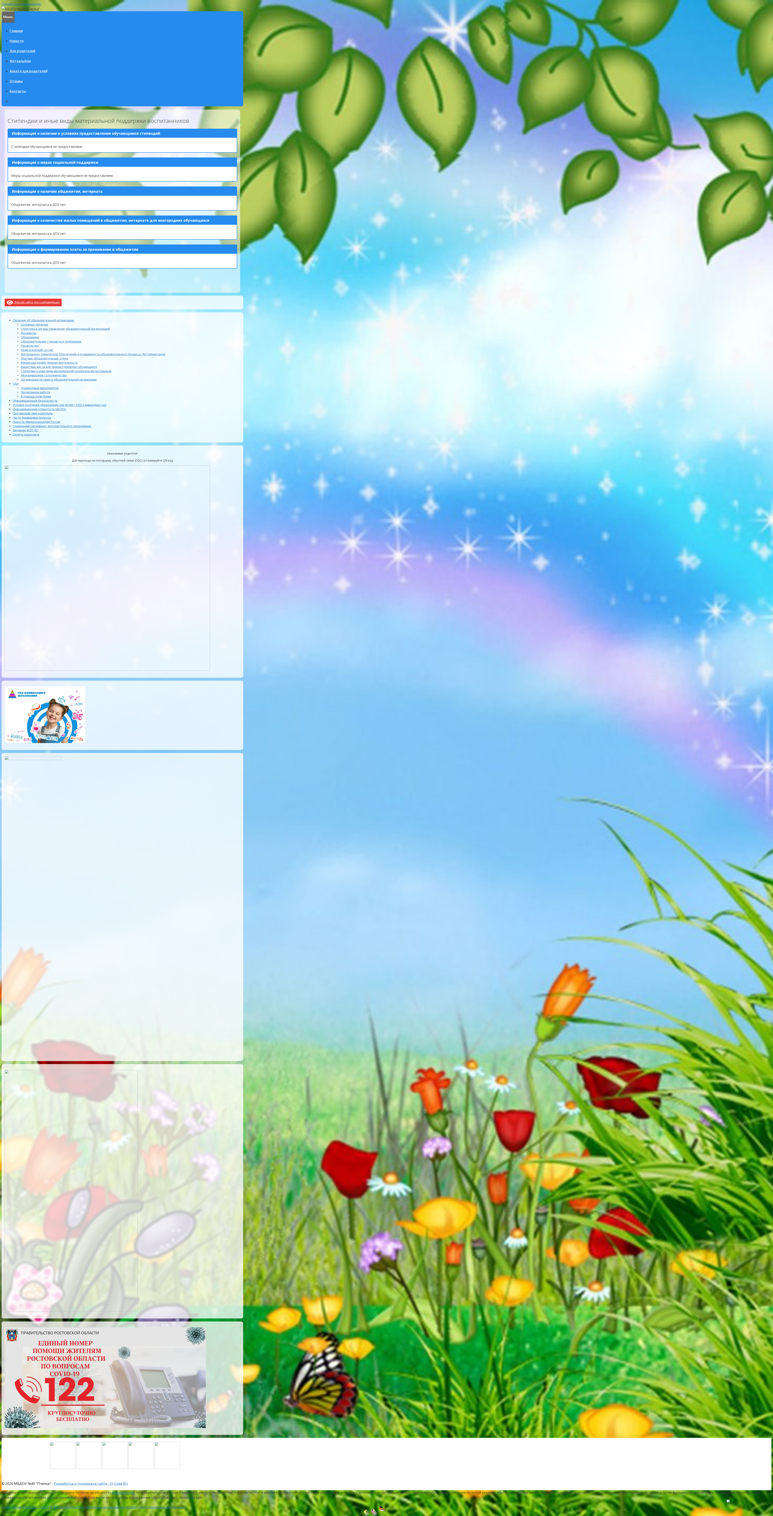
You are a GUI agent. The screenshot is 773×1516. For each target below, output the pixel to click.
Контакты (18, 91)
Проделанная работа (35, 392)
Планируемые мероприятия (40, 388)
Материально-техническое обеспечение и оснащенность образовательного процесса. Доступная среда (93, 354)
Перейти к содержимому (21, 4)
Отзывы (16, 81)
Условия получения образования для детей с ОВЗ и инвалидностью (59, 405)
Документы (28, 333)
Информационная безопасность (35, 401)
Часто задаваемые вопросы (32, 417)
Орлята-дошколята (26, 434)
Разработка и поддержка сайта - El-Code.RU (91, 1483)
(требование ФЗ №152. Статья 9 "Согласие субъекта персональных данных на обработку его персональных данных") (94, 1507)
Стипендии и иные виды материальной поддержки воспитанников (66, 371)
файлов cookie (123, 1492)
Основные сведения (34, 324)
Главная (16, 31)
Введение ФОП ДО (25, 430)
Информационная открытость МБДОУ (39, 409)
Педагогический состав (37, 350)
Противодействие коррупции (33, 413)
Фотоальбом (20, 61)
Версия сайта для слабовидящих (36, 302)
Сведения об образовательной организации (43, 320)
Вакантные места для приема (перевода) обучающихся (59, 367)
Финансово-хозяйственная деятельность (49, 363)
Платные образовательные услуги (44, 358)
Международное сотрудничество (44, 375)
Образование (30, 337)
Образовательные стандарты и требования (51, 341)
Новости (17, 41)
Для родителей (22, 51)
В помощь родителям (36, 396)
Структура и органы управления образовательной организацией (65, 329)
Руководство (30, 346)
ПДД (16, 384)
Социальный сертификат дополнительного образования (52, 426)
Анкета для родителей (29, 71)
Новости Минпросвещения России (36, 422)
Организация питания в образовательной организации (59, 379)
